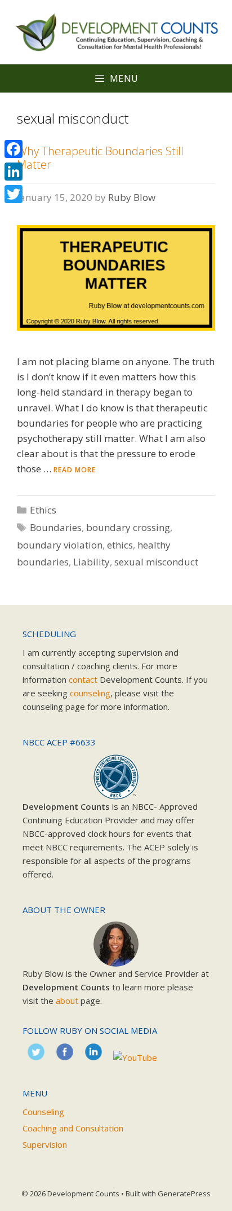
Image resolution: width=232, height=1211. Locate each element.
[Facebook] (13, 149)
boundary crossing (128, 527)
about (67, 1000)
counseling (90, 693)
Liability (91, 561)
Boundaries (56, 527)
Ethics (43, 509)
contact (83, 679)
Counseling (43, 1111)
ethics (120, 544)
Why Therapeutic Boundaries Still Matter (100, 157)
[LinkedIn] (13, 171)
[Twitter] (13, 194)
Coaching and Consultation (73, 1128)
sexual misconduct (156, 561)
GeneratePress (184, 1193)
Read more (74, 470)
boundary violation (59, 544)
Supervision (45, 1144)
